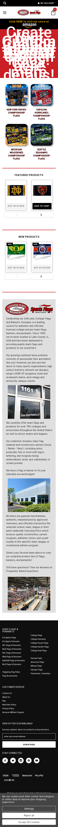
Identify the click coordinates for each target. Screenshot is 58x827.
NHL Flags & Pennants (11, 653)
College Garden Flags (40, 647)
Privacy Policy (8, 708)
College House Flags (39, 643)
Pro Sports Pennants (11, 641)
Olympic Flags (37, 670)
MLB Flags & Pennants (11, 649)
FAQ (4, 701)
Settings (29, 808)
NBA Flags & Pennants (11, 657)
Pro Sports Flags (9, 638)
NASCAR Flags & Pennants (13, 660)
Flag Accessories (9, 676)
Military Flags (36, 666)
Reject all (29, 815)
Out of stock (16, 206)
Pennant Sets (36, 658)
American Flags (37, 662)
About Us (6, 697)
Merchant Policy (9, 705)
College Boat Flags (39, 651)
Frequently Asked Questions (22, 571)
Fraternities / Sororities (40, 673)
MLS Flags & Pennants (11, 664)
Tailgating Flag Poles (11, 672)
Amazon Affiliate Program (13, 712)
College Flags (36, 635)
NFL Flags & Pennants (11, 645)
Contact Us (7, 693)
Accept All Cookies (29, 822)
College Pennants (38, 639)
